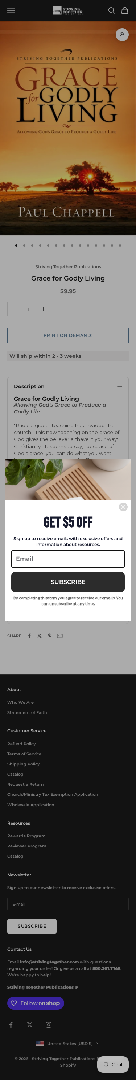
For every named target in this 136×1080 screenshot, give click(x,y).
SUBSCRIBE (68, 581)
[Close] (123, 507)
